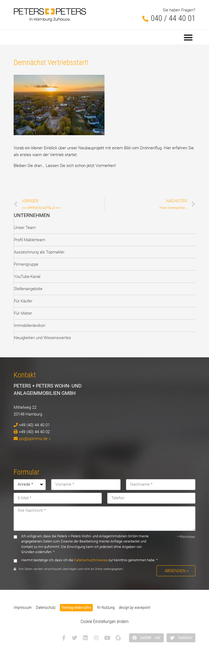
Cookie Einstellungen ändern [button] (105, 621)
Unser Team (25, 227)
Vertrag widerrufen (76, 607)
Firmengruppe (26, 264)
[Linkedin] (85, 638)
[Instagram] (96, 638)
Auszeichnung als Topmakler (39, 252)
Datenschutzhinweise (90, 560)
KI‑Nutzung (106, 607)
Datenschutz (46, 607)
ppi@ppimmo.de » (35, 438)
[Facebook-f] (63, 638)
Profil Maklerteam (29, 239)
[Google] (118, 638)
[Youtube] (107, 638)
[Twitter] (74, 638)
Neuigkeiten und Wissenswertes (42, 337)
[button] (188, 37)
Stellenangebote (28, 288)
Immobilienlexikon (29, 325)
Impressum (23, 607)
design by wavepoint (134, 607)
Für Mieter (23, 313)
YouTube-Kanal (27, 276)
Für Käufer (23, 301)
